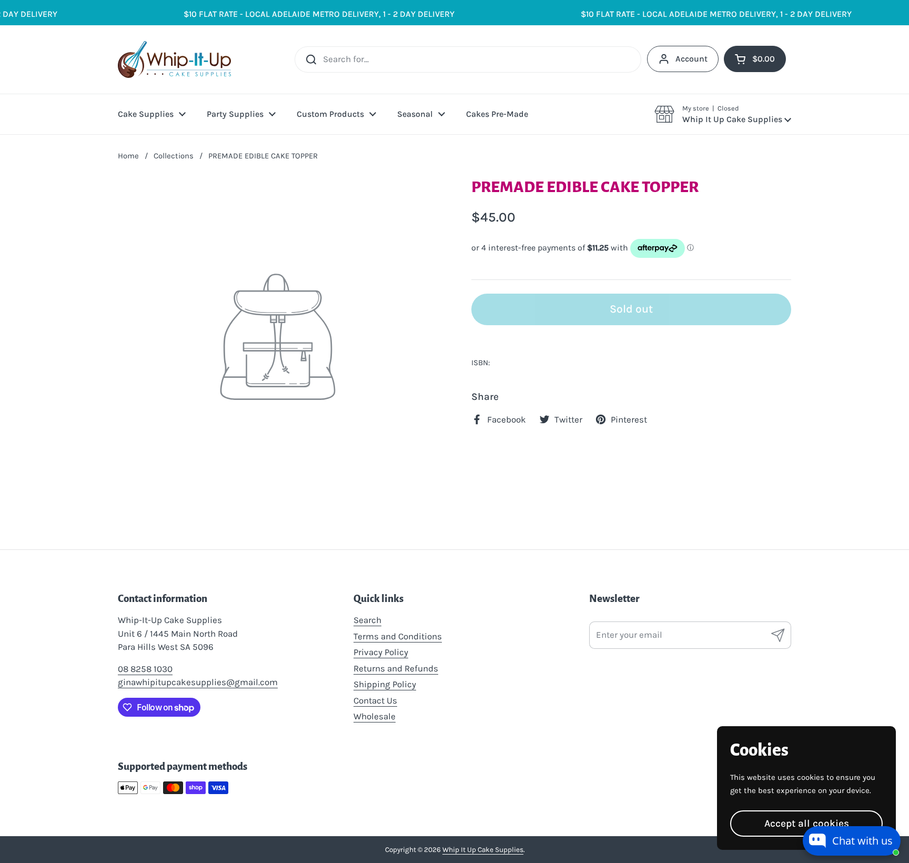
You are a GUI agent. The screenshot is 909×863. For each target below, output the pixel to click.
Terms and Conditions (398, 636)
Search (367, 620)
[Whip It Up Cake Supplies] (174, 59)
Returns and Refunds (396, 668)
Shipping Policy (385, 684)
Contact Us (375, 700)
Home (128, 155)
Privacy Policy (381, 652)
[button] (722, 114)
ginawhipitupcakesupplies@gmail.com (198, 682)
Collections (174, 155)
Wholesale (375, 716)
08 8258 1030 (145, 669)
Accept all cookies (806, 823)
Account (691, 59)
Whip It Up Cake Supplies (482, 850)
